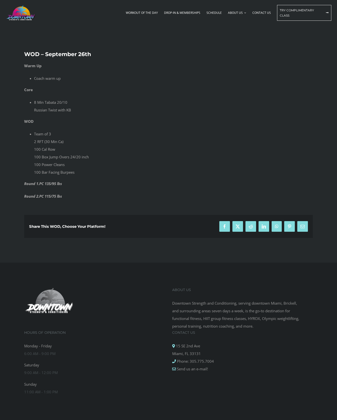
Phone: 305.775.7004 (195, 361)
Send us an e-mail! (192, 368)
